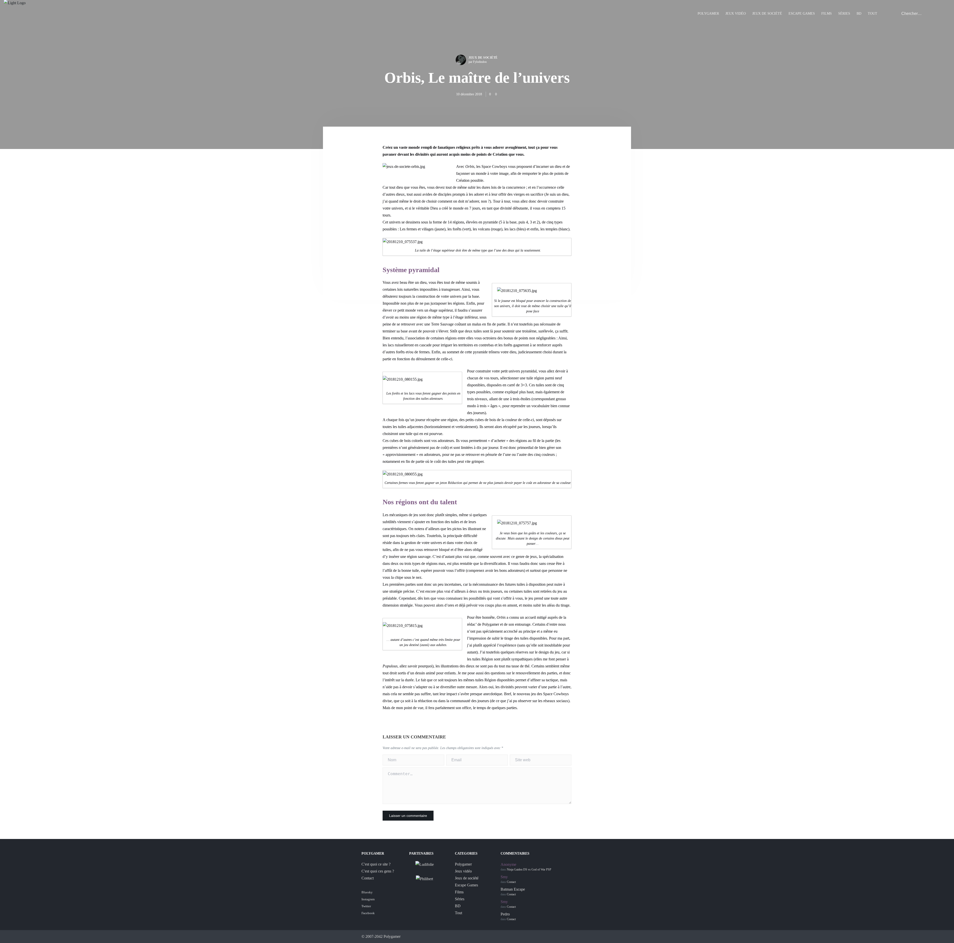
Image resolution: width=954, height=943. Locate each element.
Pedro (505, 914)
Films (826, 13)
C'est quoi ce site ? (376, 864)
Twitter (366, 906)
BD (859, 13)
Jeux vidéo (735, 13)
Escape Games (802, 13)
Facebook (368, 913)
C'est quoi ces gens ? (377, 871)
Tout (872, 13)
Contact (367, 878)
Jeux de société (767, 13)
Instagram (368, 899)
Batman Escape (513, 889)
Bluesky (367, 892)
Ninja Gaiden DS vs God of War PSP (529, 869)
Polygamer (708, 13)
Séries (844, 13)
